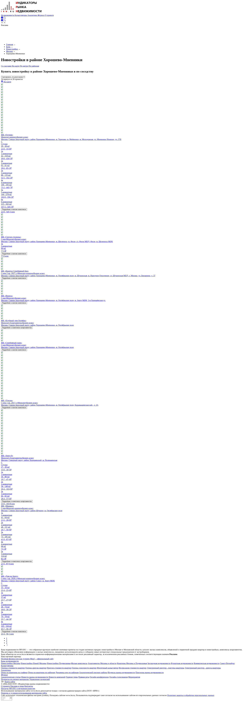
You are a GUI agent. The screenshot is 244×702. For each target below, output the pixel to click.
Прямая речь (83, 677)
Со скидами (6, 66)
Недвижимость (8, 15)
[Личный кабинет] (2, 18)
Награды (5, 688)
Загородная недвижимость (158, 663)
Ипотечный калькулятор (107, 668)
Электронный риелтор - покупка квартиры (165, 668)
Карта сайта (10, 682)
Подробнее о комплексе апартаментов (17, 328)
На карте (16, 66)
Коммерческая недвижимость (206, 663)
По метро (24, 66)
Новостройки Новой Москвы (33, 663)
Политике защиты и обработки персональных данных (190, 695)
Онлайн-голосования (118, 677)
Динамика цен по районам (67, 672)
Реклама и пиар (17, 686)
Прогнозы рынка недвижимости (149, 672)
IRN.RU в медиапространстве (22, 688)
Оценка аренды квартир (35, 668)
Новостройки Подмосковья (59, 663)
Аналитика (32, 15)
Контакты (28, 686)
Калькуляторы (21, 15)
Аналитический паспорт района (93, 672)
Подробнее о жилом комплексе (14, 209)
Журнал (41, 15)
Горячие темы (72, 677)
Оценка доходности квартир (84, 668)
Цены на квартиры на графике (14, 672)
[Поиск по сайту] (5, 18)
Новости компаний (57, 677)
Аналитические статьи (11, 677)
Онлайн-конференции (99, 677)
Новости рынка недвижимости (34, 677)
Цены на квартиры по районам (41, 672)
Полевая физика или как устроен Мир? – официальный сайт (27, 659)
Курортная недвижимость (182, 663)
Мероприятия (134, 677)
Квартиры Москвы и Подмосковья (132, 663)
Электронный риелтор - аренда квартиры (203, 668)
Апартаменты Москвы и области (102, 663)
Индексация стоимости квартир (132, 668)
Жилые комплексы (79, 663)
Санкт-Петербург (227, 663)
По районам (34, 66)
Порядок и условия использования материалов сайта (24, 693)
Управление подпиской (39, 679)
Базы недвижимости (10, 661)
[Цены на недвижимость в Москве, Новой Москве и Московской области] (21, 13)
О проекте (49, 15)
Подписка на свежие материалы (15, 679)
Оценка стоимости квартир (13, 668)
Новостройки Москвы (10, 663)
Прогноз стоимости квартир (59, 668)
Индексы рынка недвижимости (121, 672)
